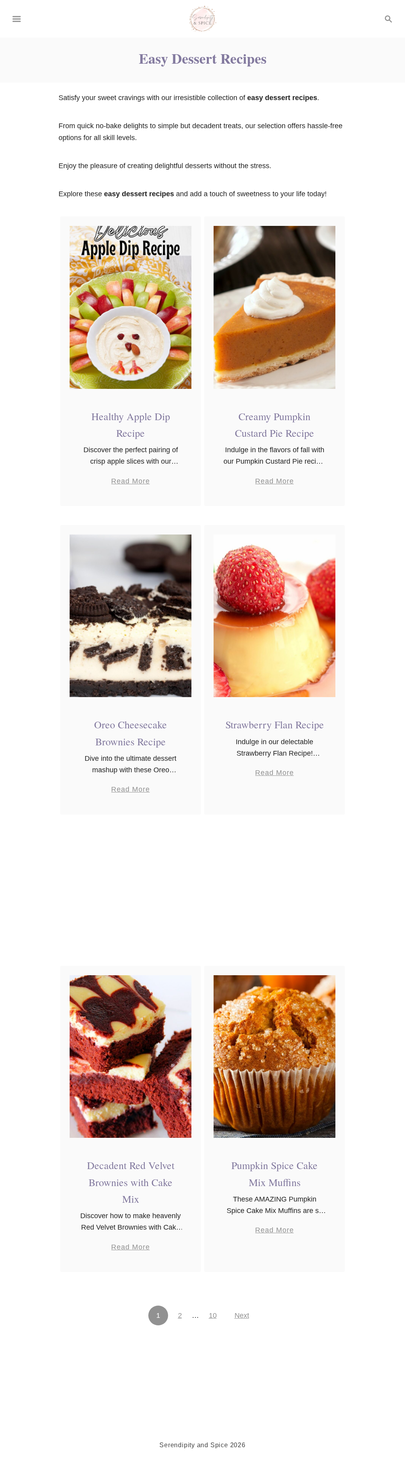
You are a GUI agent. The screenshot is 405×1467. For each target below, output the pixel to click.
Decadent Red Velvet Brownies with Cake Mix (130, 1181)
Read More (130, 482)
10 (213, 1315)
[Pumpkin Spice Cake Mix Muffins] (275, 1056)
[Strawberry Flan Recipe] (275, 615)
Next (242, 1315)
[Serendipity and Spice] (203, 18)
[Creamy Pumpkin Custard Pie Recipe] (275, 307)
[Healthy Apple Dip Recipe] (131, 307)
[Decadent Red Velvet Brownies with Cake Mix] (131, 1056)
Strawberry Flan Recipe (274, 724)
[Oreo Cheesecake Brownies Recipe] (131, 615)
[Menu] (16, 19)
